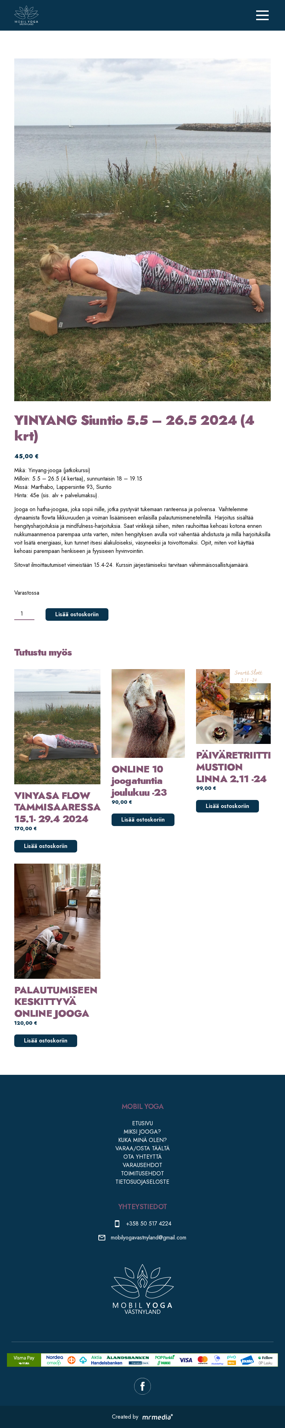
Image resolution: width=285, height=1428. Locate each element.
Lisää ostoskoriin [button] (45, 846)
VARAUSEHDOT (142, 1165)
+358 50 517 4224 (148, 1224)
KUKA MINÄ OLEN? (142, 1140)
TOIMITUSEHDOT (142, 1173)
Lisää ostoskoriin (77, 614)
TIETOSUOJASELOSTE (142, 1182)
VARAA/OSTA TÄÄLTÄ (142, 1148)
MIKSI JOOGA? (142, 1132)
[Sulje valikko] (262, 15)
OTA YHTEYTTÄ (142, 1157)
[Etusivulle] (26, 15)
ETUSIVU (142, 1123)
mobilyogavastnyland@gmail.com (148, 1237)
